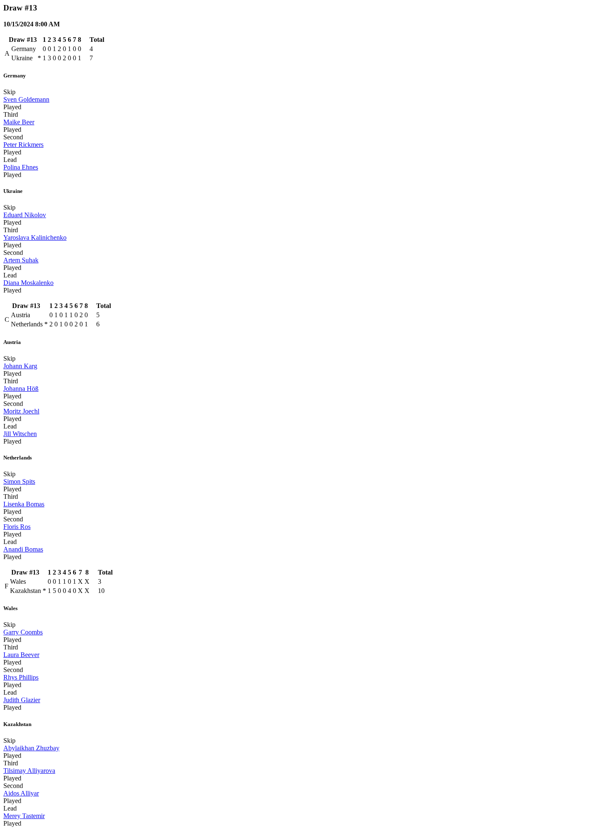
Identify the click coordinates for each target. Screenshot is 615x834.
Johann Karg (20, 366)
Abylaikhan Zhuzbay (31, 748)
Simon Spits (19, 481)
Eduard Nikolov (24, 214)
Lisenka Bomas (23, 504)
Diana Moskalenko (28, 282)
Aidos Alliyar (21, 793)
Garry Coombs (23, 632)
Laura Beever (21, 654)
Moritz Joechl (21, 411)
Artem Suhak (20, 260)
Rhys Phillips (20, 677)
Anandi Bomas (23, 549)
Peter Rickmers (23, 144)
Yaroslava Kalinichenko (35, 237)
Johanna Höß (20, 388)
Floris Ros (17, 526)
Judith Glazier (21, 699)
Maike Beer (18, 122)
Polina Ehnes (20, 167)
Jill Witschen (20, 433)
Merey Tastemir (24, 815)
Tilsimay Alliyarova (29, 770)
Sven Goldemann (26, 99)
